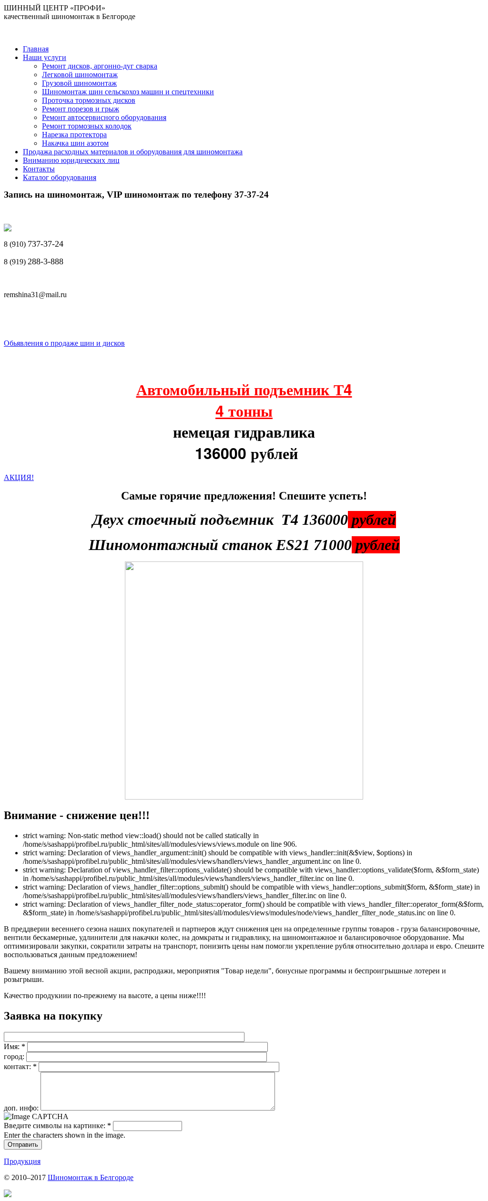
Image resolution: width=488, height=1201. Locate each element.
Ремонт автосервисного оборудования (104, 117)
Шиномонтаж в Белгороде (90, 1177)
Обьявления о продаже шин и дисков (64, 343)
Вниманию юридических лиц (71, 160)
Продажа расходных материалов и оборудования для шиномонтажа (133, 152)
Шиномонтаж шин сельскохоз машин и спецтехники (128, 92)
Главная (36, 49)
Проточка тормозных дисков (88, 100)
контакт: (20, 1066)
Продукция (22, 1161)
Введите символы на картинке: (57, 1125)
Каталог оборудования (59, 177)
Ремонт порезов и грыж (80, 109)
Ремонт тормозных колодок (87, 126)
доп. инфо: (22, 1108)
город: (15, 1056)
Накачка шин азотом (75, 143)
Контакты (39, 169)
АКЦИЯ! (19, 477)
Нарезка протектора (74, 134)
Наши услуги (44, 57)
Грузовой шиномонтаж (79, 83)
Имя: (14, 1046)
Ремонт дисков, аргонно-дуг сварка (99, 66)
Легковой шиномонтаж (80, 74)
